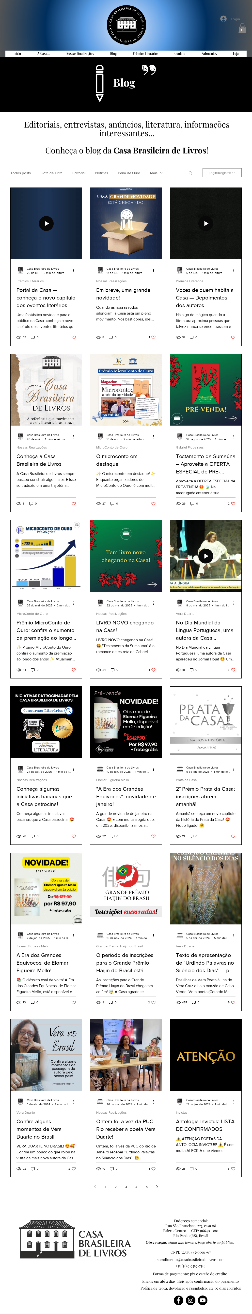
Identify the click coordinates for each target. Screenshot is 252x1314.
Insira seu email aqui (112, 650)
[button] (222, 600)
